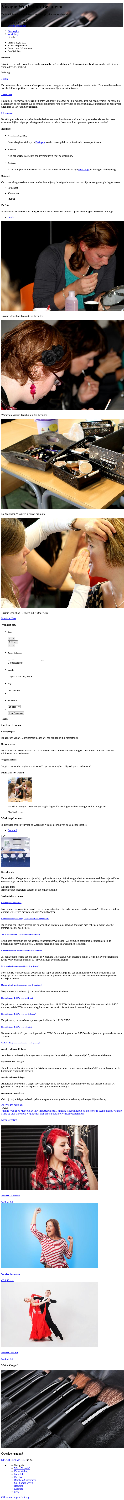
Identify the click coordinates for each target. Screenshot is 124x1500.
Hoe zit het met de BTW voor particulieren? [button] (18, 1014)
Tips (42, 1113)
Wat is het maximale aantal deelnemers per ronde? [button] (21, 934)
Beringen (40, 142)
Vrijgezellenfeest (46, 1110)
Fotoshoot (56, 1113)
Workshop (15, 1110)
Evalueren (6, 113)
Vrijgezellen (33, 1113)
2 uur (11, 645)
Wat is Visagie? (22, 1468)
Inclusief (18, 1474)
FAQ (16, 1491)
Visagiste (117, 1110)
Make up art (7, 1113)
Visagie (5, 1110)
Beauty (34, 1110)
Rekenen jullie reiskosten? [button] (11, 903)
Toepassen (6, 94)
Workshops (13, 34)
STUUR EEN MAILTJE (14, 1459)
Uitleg (4, 79)
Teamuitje (61, 1110)
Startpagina (13, 31)
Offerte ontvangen (17, 25)
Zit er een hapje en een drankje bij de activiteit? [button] (20, 966)
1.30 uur (13, 642)
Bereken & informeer (25, 1480)
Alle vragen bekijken (12, 1104)
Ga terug (25, 1497)
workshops (83, 169)
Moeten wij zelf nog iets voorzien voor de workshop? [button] (21, 985)
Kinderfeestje (91, 1110)
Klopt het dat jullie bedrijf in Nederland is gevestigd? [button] (22, 950)
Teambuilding (105, 1110)
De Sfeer (18, 1477)
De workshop (21, 1471)
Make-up (25, 1110)
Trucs (48, 1113)
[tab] (62, 903)
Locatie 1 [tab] (12, 830)
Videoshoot (68, 1113)
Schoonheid (20, 1113)
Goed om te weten (23, 1483)
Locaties (18, 1488)
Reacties (18, 1485)
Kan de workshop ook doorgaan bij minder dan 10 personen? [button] (25, 918)
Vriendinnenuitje (75, 1110)
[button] (6, 618)
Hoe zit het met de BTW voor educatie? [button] (16, 1027)
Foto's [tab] (11, 217)
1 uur (11, 638)
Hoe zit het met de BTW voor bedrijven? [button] (17, 998)
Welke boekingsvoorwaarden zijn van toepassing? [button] (20, 1043)
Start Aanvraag (16, 713)
